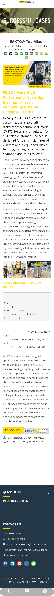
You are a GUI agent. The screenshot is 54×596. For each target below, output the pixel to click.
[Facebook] (5, 563)
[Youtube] (19, 563)
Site (38, 49)
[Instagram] (26, 563)
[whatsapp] (33, 563)
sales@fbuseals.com (16, 533)
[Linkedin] (12, 563)
